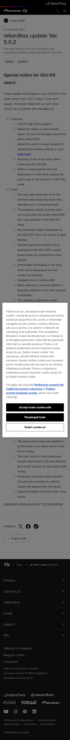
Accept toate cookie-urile (35, 407)
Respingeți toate (35, 417)
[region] (34, 370)
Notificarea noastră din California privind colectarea (35, 387)
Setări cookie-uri (35, 427)
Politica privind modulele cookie (30, 391)
